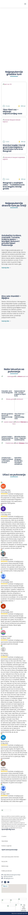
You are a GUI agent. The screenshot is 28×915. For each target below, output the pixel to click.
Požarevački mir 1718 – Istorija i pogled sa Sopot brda (20, 393)
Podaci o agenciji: (6, 846)
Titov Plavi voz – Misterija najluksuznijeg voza (19, 416)
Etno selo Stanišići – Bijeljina (11, 297)
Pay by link (4, 861)
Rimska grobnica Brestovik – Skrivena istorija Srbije (7, 416)
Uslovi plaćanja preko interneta (10, 857)
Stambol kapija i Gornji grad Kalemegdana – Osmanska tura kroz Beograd (14, 148)
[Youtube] (8, 882)
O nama (4, 836)
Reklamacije (5, 866)
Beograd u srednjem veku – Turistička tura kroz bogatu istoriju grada (13, 185)
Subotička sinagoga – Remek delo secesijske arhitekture (18, 461)
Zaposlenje (5, 841)
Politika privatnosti (7, 871)
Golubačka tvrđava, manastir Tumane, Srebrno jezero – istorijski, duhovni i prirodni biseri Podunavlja (11, 240)
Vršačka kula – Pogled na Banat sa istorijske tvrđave (7, 460)
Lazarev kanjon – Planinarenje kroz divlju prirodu (7, 438)
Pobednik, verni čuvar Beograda (7, 392)
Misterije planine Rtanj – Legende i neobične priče (20, 438)
